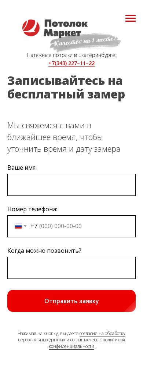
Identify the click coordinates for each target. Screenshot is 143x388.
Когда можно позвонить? (44, 251)
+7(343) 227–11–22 (71, 63)
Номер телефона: (32, 209)
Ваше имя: (22, 168)
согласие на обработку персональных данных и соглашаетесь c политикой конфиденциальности (71, 339)
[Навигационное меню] (130, 18)
